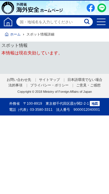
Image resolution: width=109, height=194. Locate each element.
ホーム (15, 34)
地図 (95, 103)
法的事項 (15, 85)
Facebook (90, 7)
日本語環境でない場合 (84, 80)
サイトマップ (49, 80)
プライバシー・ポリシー (49, 85)
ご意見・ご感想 (88, 85)
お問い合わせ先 (19, 80)
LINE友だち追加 (101, 7)
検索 (87, 21)
